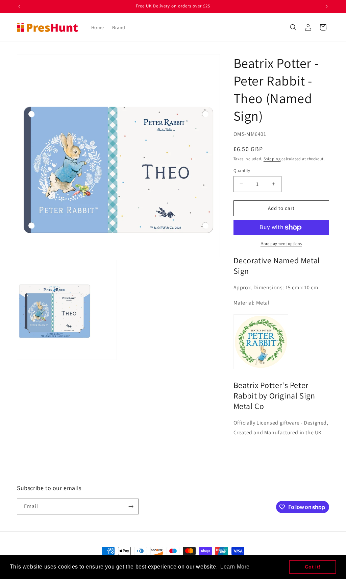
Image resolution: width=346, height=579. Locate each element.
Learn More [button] (235, 567)
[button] (293, 27)
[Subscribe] (130, 506)
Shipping (272, 158)
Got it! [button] (313, 567)
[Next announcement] (326, 6)
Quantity (241, 170)
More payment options (281, 243)
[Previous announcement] (19, 6)
